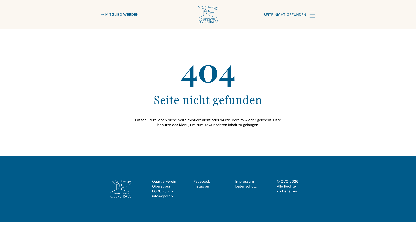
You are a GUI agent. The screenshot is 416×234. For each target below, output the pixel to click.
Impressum (244, 181)
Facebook (202, 181)
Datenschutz (246, 186)
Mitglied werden (122, 14)
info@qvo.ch (162, 196)
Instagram (202, 186)
